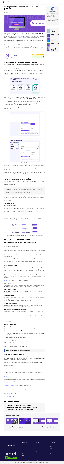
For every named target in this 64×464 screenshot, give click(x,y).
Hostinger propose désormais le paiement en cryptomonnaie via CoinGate (25, 426)
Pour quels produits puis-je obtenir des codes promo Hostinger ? (20, 409)
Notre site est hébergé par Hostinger (52, 442)
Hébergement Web (24, 442)
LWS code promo (8, 396)
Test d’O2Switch (38, 444)
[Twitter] (14, 445)
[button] (25, 405)
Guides (47, 1)
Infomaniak (51, 444)
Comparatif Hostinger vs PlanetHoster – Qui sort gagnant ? (55, 44)
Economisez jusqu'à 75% (38, 54)
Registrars (23, 451)
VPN (22, 444)
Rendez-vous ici (7, 280)
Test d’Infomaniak (38, 442)
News (51, 1)
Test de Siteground (38, 451)
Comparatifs (31, 1)
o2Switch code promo (9, 393)
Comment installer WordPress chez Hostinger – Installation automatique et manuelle (51, 426)
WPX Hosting (51, 451)
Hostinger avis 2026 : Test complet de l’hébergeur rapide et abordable (18, 350)
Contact (23, 455)
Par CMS (41, 1)
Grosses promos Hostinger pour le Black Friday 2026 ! (54, 30)
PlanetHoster (51, 448)
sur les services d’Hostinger (21, 37)
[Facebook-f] (9, 445)
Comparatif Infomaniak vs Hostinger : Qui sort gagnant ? (54, 39)
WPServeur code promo (9, 391)
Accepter (47, 462)
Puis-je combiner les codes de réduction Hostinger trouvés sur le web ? (22, 407)
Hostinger (13, 54)
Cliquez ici (7, 68)
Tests (25, 1)
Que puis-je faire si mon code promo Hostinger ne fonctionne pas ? (21, 405)
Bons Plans (55, 1)
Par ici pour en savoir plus (9, 376)
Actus (22, 453)
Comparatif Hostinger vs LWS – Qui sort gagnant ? (55, 35)
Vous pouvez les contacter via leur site (11, 385)
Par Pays (37, 1)
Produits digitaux (24, 449)
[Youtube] (11, 445)
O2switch (50, 446)
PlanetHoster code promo (9, 394)
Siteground (50, 453)
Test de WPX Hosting (38, 449)
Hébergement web (19, 1)
